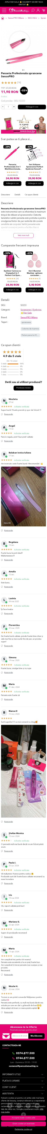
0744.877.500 (25, 1058)
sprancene (26, 322)
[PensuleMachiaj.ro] (19, 10)
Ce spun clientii (31, 195)
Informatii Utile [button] (11, 1075)
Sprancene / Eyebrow (31, 310)
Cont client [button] (9, 1087)
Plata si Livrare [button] (11, 1081)
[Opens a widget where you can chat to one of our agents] (37, 1129)
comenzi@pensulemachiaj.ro (23, 1066)
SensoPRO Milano (16, 18)
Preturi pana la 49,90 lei (32, 335)
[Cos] (43, 10)
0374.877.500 (25, 1053)
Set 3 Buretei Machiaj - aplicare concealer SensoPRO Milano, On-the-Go (34, 273)
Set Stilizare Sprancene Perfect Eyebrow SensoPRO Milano (35, 167)
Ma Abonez (36, 1036)
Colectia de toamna (30, 329)
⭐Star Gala (26, 313)
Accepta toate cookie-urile (23, 1118)
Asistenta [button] (8, 1094)
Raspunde (8, 414)
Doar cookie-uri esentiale (24, 1124)
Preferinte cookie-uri (23, 1129)
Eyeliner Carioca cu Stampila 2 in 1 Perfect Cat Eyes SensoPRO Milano (12, 273)
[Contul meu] (38, 10)
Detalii (17, 195)
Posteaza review (23, 388)
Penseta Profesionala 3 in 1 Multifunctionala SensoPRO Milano (12, 167)
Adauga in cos (32, 107)
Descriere (5, 195)
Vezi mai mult (23, 235)
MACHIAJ (32, 18)
